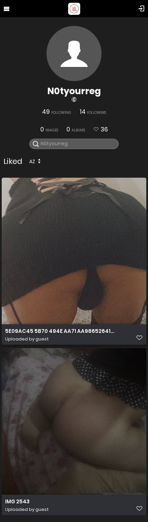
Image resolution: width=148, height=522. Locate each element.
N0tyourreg (74, 91)
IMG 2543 (17, 501)
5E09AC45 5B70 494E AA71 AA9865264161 (60, 331)
